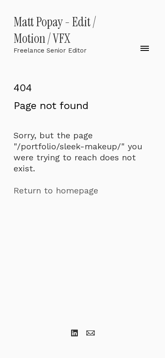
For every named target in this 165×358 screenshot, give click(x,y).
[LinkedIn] (74, 333)
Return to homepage (56, 190)
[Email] (90, 333)
